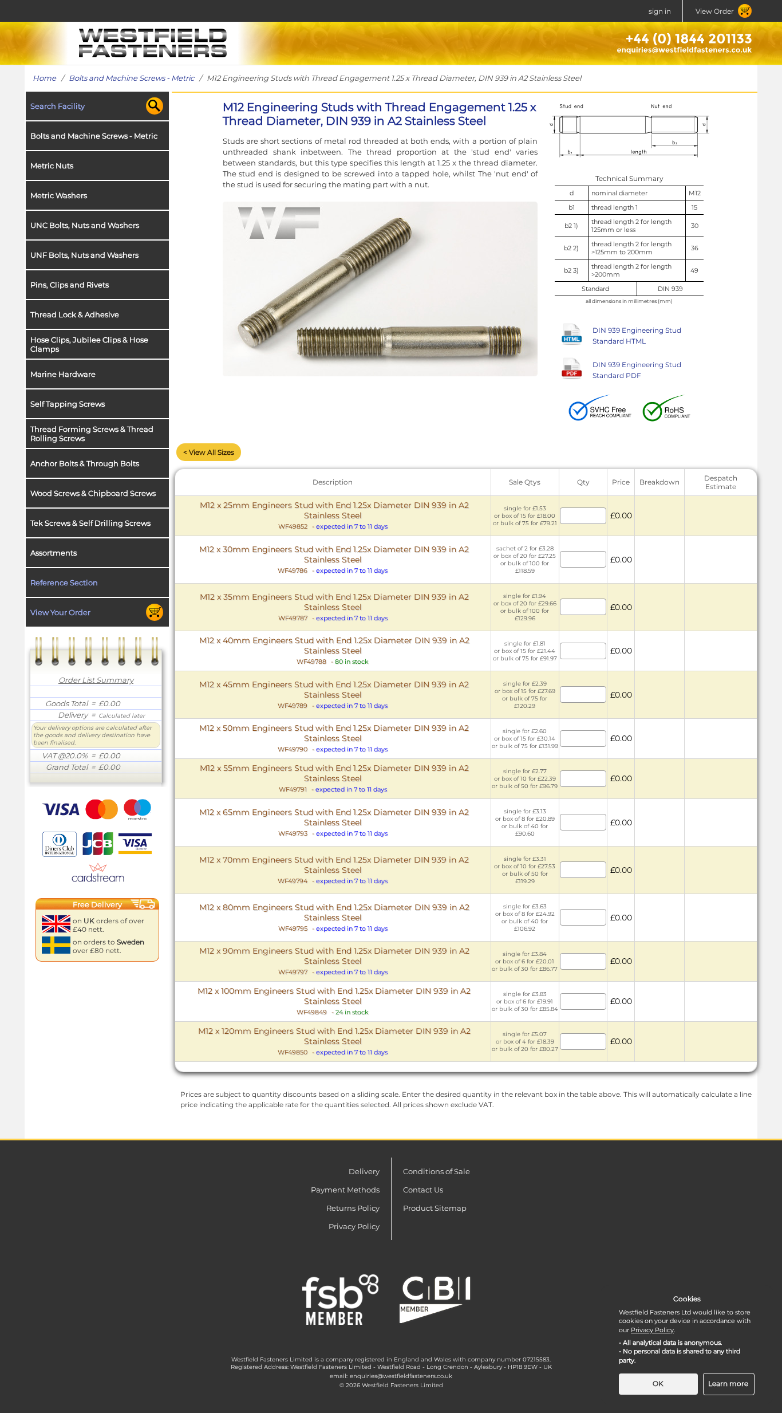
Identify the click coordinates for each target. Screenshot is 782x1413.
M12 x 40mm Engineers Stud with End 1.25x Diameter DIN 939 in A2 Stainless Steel (334, 650)
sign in (660, 11)
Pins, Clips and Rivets (69, 284)
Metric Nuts (51, 165)
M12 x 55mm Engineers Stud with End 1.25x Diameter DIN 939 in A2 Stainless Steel (334, 778)
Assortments (53, 552)
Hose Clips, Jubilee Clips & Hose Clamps (89, 344)
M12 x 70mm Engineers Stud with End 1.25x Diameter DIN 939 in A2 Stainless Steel (334, 870)
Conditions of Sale (436, 1171)
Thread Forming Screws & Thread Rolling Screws (91, 433)
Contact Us (423, 1189)
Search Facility (57, 106)
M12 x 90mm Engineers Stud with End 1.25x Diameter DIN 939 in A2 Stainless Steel (334, 961)
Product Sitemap (435, 1208)
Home (44, 77)
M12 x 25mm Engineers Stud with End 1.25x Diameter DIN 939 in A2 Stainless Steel (334, 515)
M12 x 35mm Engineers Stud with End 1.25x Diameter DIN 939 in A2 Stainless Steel (334, 607)
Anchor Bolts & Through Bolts (84, 463)
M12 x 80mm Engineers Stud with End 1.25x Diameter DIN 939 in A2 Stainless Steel (334, 917)
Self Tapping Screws (67, 403)
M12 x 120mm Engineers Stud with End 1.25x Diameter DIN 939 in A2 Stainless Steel (334, 1041)
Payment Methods (345, 1189)
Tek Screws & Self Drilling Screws (90, 523)
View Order (715, 11)
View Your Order (60, 612)
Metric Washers (58, 195)
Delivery (364, 1171)
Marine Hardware (63, 374)
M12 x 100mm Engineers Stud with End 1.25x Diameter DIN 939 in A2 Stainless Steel (334, 1001)
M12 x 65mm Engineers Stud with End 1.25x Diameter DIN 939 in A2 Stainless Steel (334, 822)
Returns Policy (353, 1208)
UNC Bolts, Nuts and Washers (84, 225)
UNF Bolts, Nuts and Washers (84, 254)
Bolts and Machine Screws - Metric (131, 77)
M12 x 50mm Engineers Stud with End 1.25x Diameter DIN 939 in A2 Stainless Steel (334, 738)
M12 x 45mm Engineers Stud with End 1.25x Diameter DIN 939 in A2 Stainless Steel (334, 694)
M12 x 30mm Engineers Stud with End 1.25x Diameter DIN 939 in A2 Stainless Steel (334, 559)
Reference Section (64, 582)
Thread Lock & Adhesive (74, 314)
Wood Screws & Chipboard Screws (93, 493)
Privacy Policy (354, 1226)
